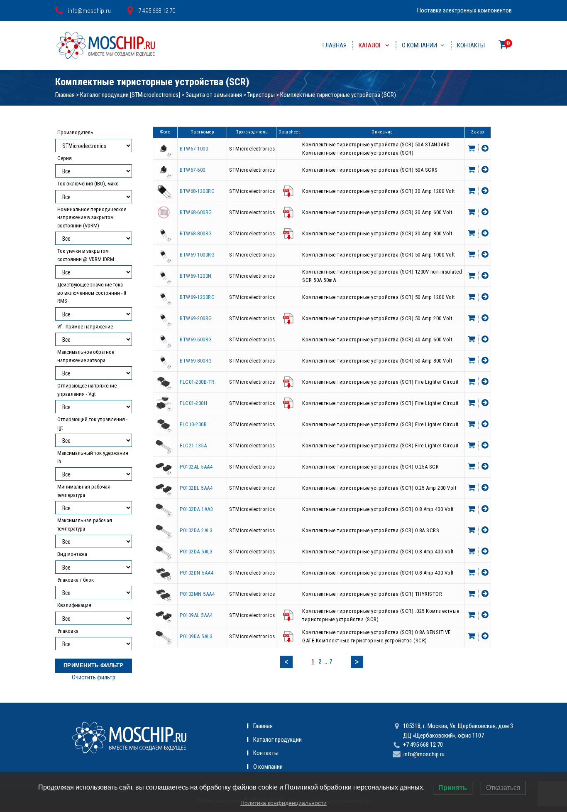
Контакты (471, 45)
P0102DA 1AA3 (196, 509)
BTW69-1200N (196, 276)
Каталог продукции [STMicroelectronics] (130, 95)
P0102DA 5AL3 (196, 551)
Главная (335, 45)
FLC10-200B (193, 424)
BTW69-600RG (196, 339)
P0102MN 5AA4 (197, 594)
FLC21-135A (193, 445)
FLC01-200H (193, 403)
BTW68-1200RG (197, 191)
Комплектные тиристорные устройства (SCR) (338, 95)
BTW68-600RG (196, 212)
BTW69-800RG (196, 361)
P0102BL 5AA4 (196, 488)
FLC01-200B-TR (197, 382)
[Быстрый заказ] (484, 148)
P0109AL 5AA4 (196, 615)
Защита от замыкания (214, 95)
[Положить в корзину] (473, 148)
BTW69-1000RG (197, 255)
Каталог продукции (277, 739)
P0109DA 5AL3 (196, 636)
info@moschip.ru (424, 754)
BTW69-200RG (196, 318)
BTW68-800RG (196, 233)
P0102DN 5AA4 (196, 573)
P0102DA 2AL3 (196, 530)
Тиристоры (261, 95)
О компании (419, 45)
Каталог (370, 45)
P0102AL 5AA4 (196, 467)
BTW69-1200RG (197, 297)
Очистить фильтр (93, 677)
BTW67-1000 (194, 149)
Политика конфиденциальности (283, 803)
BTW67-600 (192, 170)
